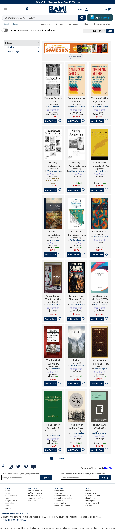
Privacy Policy (109, 528)
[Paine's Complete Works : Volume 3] (53, 213)
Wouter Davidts (53, 171)
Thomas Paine (54, 369)
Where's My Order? (93, 503)
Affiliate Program (35, 493)
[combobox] (45, 17)
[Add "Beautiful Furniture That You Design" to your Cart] (76, 254)
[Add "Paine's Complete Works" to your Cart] (53, 254)
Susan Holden (53, 106)
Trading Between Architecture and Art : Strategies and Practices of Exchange (53, 164)
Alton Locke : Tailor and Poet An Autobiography (99, 362)
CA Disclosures (96, 528)
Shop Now (76, 56)
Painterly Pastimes (77, 240)
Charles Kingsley (100, 369)
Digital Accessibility (62, 506)
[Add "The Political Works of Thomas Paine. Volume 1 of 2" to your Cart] (53, 383)
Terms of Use (83, 528)
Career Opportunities (63, 495)
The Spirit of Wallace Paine (76, 426)
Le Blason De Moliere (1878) (100, 297)
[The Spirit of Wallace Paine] (76, 406)
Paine (76, 360)
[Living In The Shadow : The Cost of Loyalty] (76, 277)
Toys (7, 506)
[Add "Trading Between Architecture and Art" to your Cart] (53, 190)
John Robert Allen (77, 433)
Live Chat (109, 468)
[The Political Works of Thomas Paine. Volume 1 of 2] (53, 342)
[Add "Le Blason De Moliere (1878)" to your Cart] (99, 319)
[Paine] (76, 342)
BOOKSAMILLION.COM (54, 528)
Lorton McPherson (77, 304)
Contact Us (58, 501)
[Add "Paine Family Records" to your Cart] (53, 450)
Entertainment (11, 503)
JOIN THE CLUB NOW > (14, 519)
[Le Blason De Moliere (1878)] (99, 277)
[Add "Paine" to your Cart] (76, 383)
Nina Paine (74, 106)
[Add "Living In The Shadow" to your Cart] (76, 319)
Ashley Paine (74, 171)
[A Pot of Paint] (99, 213)
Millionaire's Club (102, 24)
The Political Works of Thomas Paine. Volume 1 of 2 (53, 362)
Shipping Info (90, 501)
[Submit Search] (82, 18)
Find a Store (59, 490)
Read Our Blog (60, 503)
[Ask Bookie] (100, 17)
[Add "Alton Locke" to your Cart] (99, 383)
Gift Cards (73, 24)
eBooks (8, 493)
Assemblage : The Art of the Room (53, 297)
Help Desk (89, 490)
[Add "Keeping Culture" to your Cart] (53, 121)
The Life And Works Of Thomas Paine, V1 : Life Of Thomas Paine (99, 426)
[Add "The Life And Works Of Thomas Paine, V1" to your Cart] (99, 450)
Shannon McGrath (54, 304)
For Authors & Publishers (64, 498)
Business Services (35, 495)
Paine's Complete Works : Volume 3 (53, 233)
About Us (58, 493)
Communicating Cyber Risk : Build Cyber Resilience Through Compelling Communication (76, 100)
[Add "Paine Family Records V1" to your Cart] (99, 190)
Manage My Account (93, 493)
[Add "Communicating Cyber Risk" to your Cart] (76, 121)
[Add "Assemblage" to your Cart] (53, 319)
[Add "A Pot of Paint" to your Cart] (99, 254)
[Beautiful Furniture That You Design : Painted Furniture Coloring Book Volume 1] (76, 213)
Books (7, 490)
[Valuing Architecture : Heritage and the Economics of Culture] (76, 144)
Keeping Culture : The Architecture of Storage (53, 100)
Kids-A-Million (11, 495)
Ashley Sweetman (78, 107)
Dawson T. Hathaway (77, 365)
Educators (45, 24)
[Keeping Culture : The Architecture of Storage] (53, 80)
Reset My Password (93, 495)
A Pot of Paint (99, 231)
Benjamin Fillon (100, 304)
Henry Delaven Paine (101, 172)
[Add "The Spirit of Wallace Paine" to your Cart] (76, 450)
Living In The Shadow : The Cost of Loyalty (76, 297)
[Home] (57, 9)
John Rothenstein (101, 236)
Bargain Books (11, 501)
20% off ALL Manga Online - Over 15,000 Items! (59, 2)
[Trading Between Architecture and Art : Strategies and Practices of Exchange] (53, 144)
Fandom (8, 508)
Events (59, 24)
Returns (88, 506)
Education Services (35, 498)
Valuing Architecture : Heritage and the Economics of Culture (76, 164)
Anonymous (54, 240)
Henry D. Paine (54, 435)
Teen (7, 498)
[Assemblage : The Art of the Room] (53, 277)
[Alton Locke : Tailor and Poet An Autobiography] (99, 342)
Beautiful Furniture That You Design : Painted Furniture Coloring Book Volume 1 (76, 233)
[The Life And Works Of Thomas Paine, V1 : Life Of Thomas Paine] (99, 406)
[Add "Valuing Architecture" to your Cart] (76, 190)
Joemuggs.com (71, 528)
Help (86, 24)
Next (61, 458)
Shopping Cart (90, 498)
